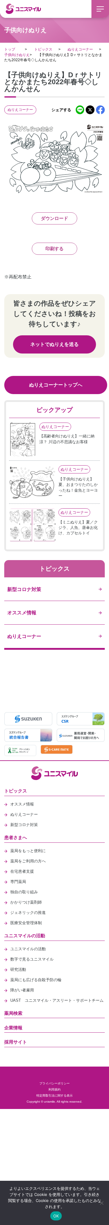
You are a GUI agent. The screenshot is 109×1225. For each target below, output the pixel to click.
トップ (9, 49)
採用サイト (15, 1041)
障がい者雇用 (22, 990)
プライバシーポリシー (54, 1083)
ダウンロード (54, 218)
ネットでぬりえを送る (54, 344)
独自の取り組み (24, 892)
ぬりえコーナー (80, 49)
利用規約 (54, 1089)
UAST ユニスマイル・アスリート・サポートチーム (57, 1000)
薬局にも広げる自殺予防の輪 (35, 980)
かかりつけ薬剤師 (26, 902)
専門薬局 (18, 881)
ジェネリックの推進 (28, 912)
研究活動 (18, 969)
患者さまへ (15, 837)
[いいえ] (101, 1203)
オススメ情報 (22, 804)
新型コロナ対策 (24, 824)
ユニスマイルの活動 (24, 935)
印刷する (54, 248)
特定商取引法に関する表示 (54, 1095)
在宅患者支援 (22, 871)
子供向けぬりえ (17, 55)
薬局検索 (13, 1013)
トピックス (43, 49)
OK (56, 1215)
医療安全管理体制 (26, 923)
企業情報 (13, 1027)
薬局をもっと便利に (28, 850)
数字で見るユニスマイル (32, 959)
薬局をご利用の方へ (28, 861)
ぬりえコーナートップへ (55, 384)
